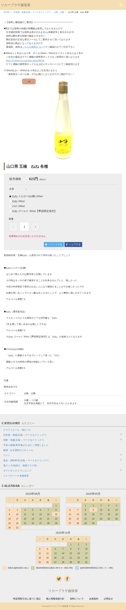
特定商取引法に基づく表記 (27, 599)
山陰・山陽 (59, 12)
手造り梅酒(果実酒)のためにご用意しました (26, 445)
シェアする (75, 244)
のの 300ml (18, 206)
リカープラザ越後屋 (15, 5)
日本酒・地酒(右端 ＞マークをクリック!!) (32, 12)
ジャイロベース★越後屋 (16, 476)
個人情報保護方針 (55, 599)
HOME (7, 12)
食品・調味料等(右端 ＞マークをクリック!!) (26, 460)
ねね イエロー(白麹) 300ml (27, 196)
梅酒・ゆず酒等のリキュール (18, 450)
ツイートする (55, 244)
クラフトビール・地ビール (17, 430)
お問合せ (108, 599)
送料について (77, 599)
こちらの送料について (33, 47)
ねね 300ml (18, 201)
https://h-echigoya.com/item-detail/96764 (25, 60)
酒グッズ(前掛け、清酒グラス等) (20, 465)
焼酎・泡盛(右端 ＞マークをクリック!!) (23, 440)
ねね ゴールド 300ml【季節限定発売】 (34, 211)
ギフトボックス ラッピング (17, 470)
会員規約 (93, 599)
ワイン (6, 455)
